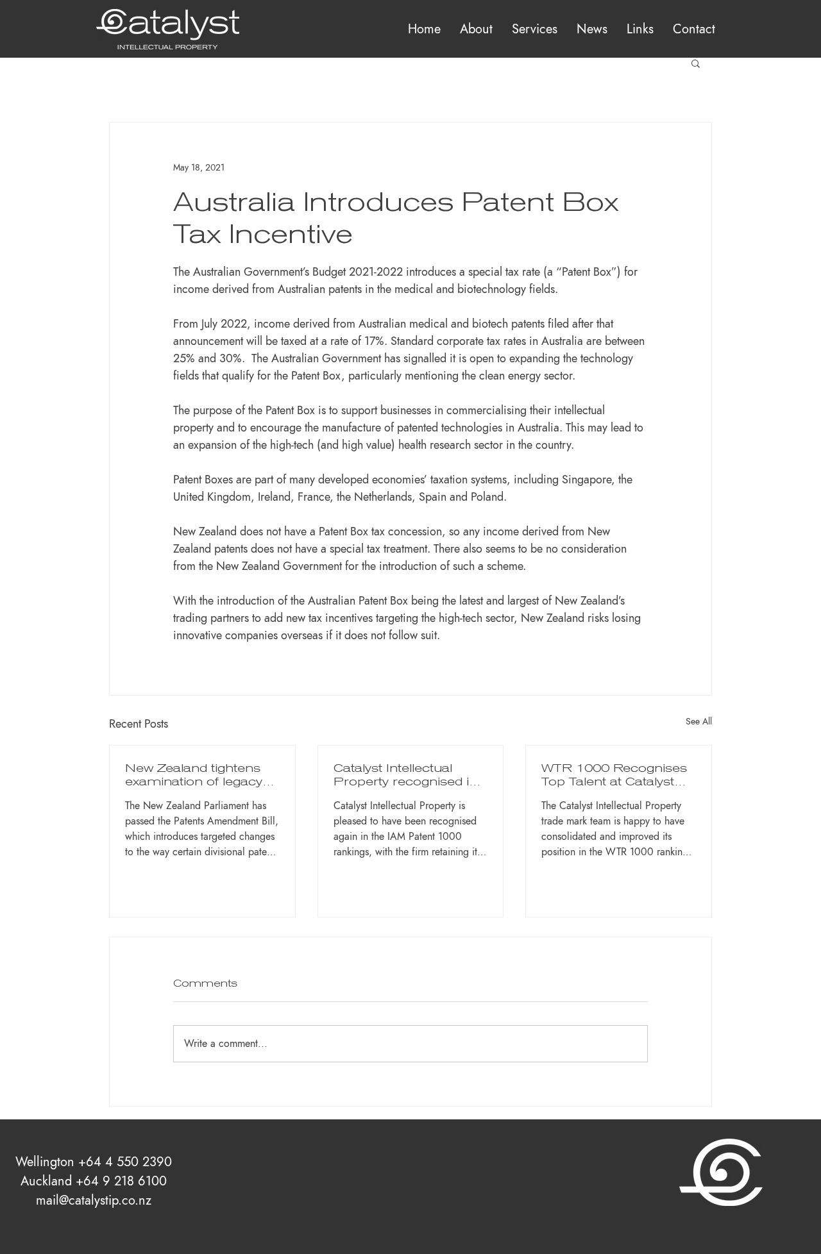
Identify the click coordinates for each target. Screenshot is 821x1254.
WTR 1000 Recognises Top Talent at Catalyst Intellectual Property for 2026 (614, 774)
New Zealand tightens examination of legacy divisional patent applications (193, 774)
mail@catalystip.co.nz (93, 1200)
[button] (534, 29)
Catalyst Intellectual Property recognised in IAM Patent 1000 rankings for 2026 (405, 774)
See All (699, 721)
